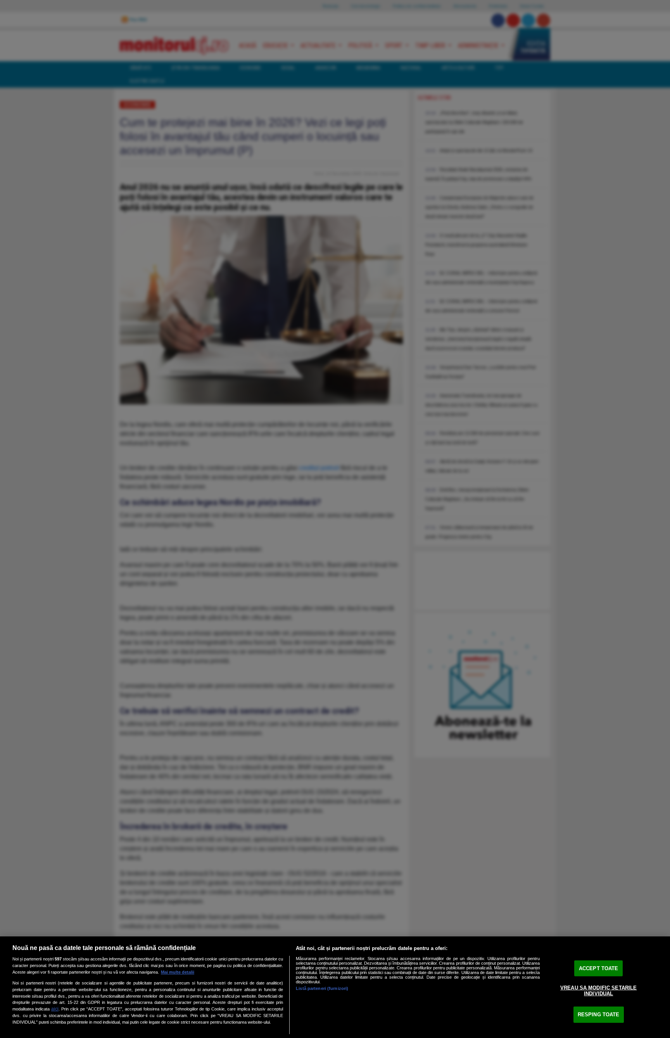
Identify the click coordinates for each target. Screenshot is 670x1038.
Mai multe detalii (177, 972)
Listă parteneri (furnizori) (322, 988)
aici (55, 1009)
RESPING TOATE (599, 1014)
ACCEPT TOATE (598, 968)
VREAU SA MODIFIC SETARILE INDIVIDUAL (598, 990)
